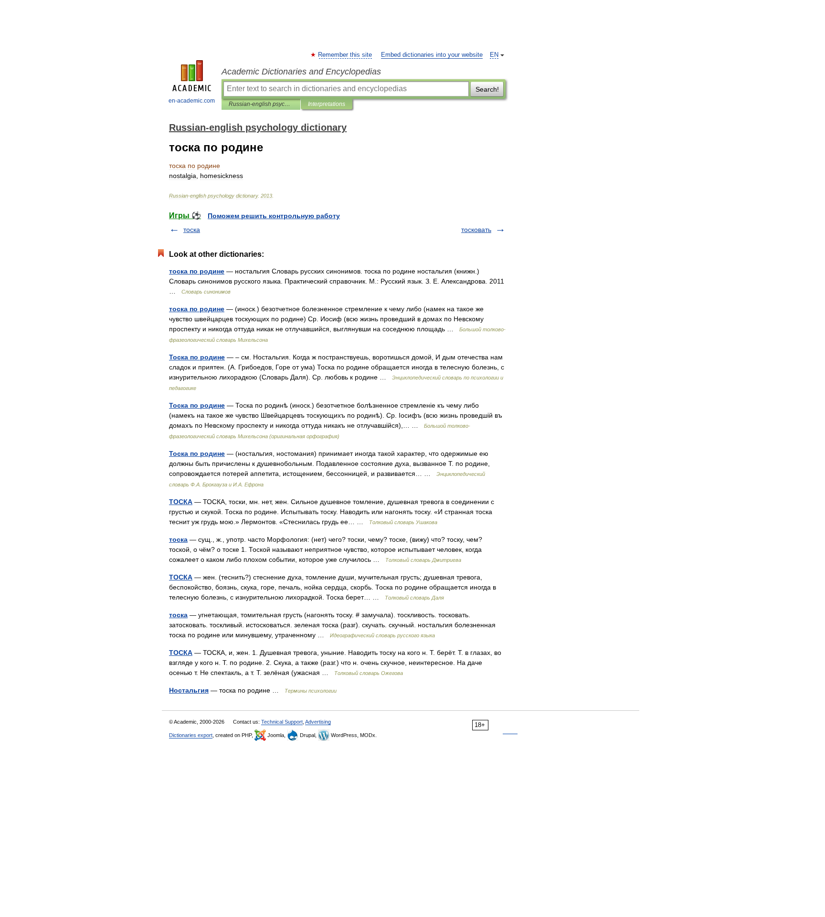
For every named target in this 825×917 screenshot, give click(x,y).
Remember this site (345, 55)
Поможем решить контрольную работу (274, 216)
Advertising (318, 722)
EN (494, 55)
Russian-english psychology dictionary (261, 104)
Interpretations (326, 104)
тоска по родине (196, 271)
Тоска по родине (197, 357)
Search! (487, 89)
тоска (191, 229)
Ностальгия (189, 690)
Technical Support (282, 722)
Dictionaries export (190, 735)
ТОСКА (180, 502)
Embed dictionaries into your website (432, 55)
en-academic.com (192, 100)
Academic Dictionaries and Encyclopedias (301, 71)
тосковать (476, 229)
